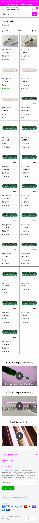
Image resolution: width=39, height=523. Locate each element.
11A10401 (5, 344)
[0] (35, 9)
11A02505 (24, 140)
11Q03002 (5, 169)
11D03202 (24, 111)
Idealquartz (6, 49)
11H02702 (5, 111)
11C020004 (25, 315)
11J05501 (24, 81)
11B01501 (24, 198)
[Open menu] (3, 9)
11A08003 (5, 315)
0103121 (24, 286)
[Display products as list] (36, 30)
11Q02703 (5, 81)
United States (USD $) (19, 497)
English (5, 497)
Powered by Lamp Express (9, 519)
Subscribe (8, 488)
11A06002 (5, 257)
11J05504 (5, 52)
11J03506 (5, 198)
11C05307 (24, 257)
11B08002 (5, 286)
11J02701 (24, 52)
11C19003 (24, 227)
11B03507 (5, 227)
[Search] (34, 14)
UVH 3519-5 (6, 140)
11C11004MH (26, 169)
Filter (6, 30)
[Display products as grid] (33, 30)
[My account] (32, 9)
